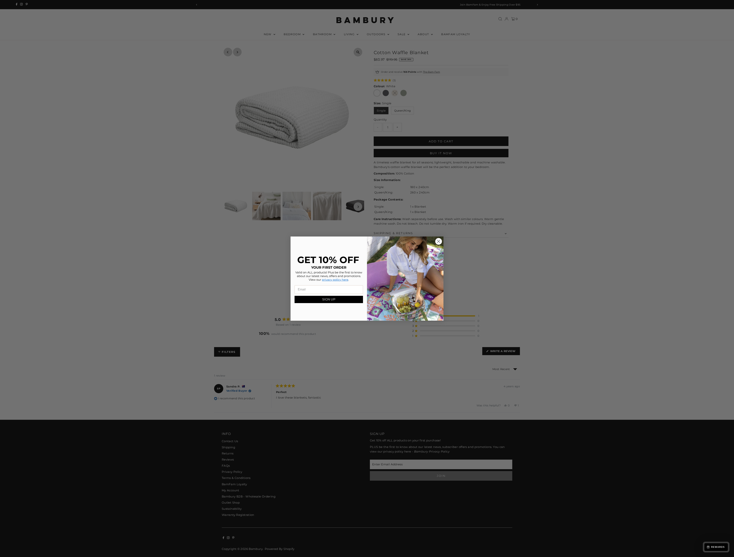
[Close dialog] (438, 241)
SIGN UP (328, 299)
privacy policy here (335, 279)
